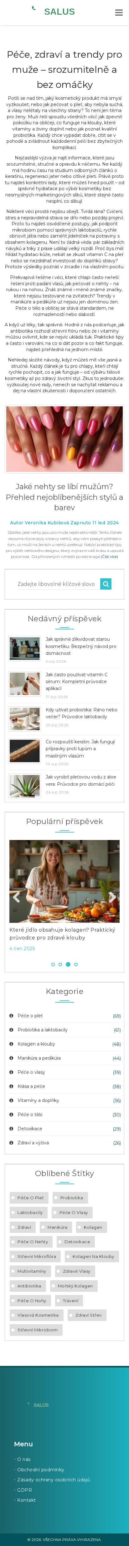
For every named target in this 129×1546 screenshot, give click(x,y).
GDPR (24, 1490)
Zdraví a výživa (33, 1143)
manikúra (57, 1227)
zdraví (24, 1227)
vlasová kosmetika (38, 1315)
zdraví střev (88, 1315)
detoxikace (77, 1241)
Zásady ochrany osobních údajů (53, 1480)
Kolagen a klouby (36, 1044)
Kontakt (26, 1500)
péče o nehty (33, 1241)
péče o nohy (32, 1300)
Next (110, 897)
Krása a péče (31, 1086)
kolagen (93, 1227)
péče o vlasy (73, 1212)
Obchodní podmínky (40, 1470)
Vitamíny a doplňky (38, 1100)
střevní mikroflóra (37, 1256)
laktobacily (30, 1212)
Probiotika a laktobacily (43, 1030)
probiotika (71, 1197)
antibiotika (29, 1285)
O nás (24, 1459)
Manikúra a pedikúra (39, 1058)
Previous (19, 897)
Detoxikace (30, 1128)
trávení (71, 1300)
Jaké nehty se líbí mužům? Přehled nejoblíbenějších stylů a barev (64, 497)
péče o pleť (31, 1197)
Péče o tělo (30, 1114)
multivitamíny (32, 1271)
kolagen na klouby (93, 1256)
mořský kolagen (75, 1285)
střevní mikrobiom (38, 1329)
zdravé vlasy (76, 1271)
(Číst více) (109, 556)
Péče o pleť (30, 1016)
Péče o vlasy (31, 1072)
